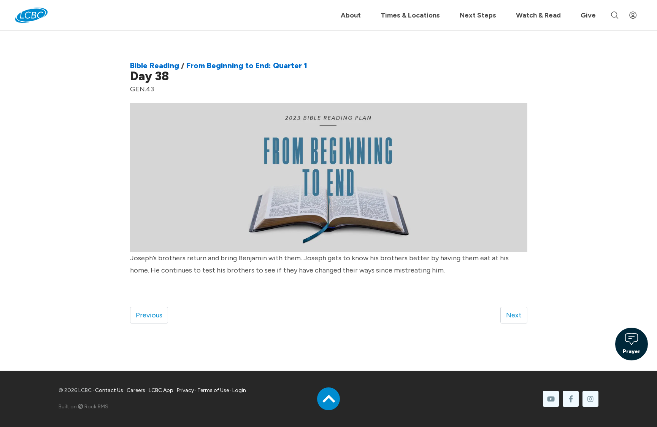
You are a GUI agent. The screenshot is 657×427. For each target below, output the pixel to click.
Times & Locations (410, 15)
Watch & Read (538, 15)
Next (514, 315)
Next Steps (478, 15)
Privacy (185, 390)
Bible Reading (154, 65)
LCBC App (161, 390)
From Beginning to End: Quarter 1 (246, 65)
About (351, 15)
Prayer (631, 351)
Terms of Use (213, 390)
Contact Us (109, 390)
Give (588, 15)
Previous (149, 315)
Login (239, 390)
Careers (136, 390)
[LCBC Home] (31, 15)
